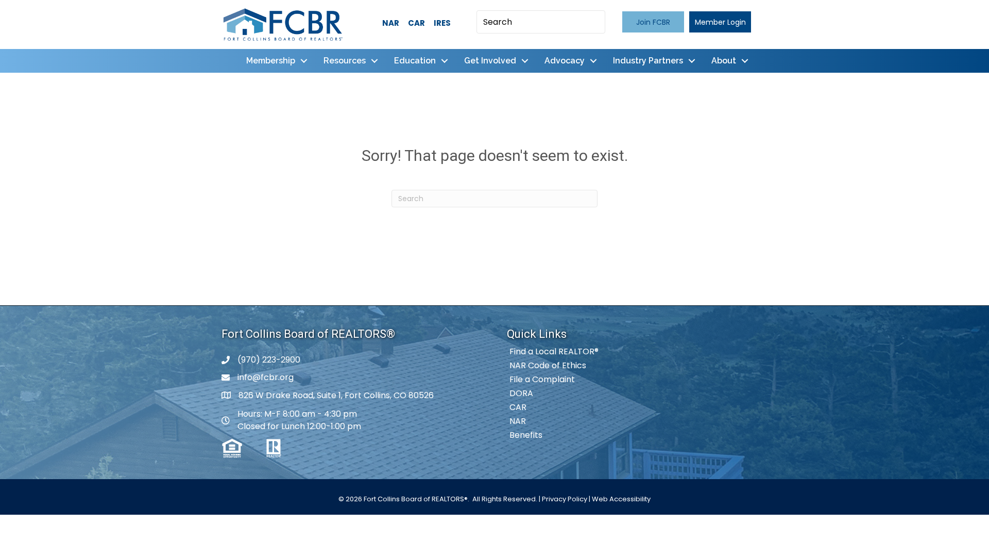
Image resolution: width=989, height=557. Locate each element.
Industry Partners (648, 60)
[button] (653, 21)
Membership (270, 60)
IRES (442, 23)
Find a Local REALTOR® (554, 351)
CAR (416, 23)
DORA (521, 393)
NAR (390, 23)
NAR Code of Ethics (547, 365)
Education (415, 60)
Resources (344, 60)
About (723, 60)
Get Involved (490, 60)
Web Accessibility (621, 499)
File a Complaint (542, 379)
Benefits (525, 435)
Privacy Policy (564, 499)
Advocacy (564, 60)
